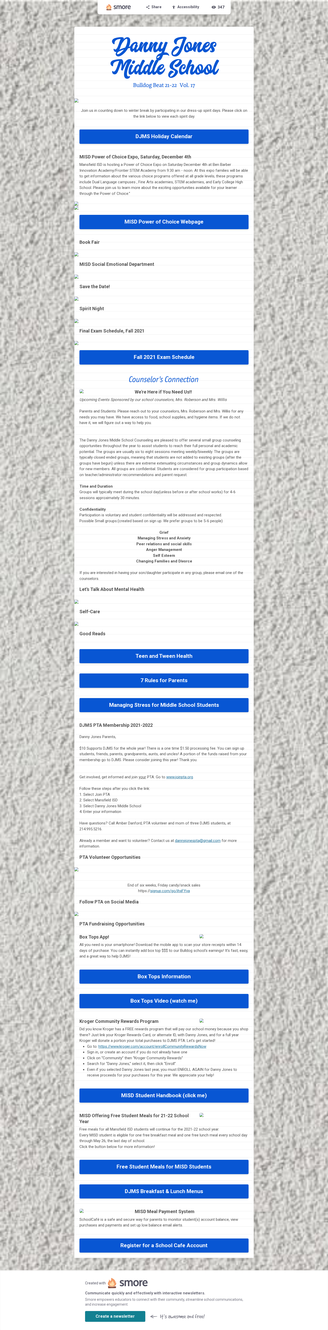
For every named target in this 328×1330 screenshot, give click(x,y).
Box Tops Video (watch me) (164, 1001)
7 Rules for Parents (164, 680)
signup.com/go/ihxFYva (170, 891)
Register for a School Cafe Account (164, 1245)
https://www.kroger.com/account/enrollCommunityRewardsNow (152, 1046)
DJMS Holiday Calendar (164, 136)
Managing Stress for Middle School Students (164, 705)
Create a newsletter (115, 1316)
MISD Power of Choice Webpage (164, 222)
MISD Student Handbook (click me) (164, 1095)
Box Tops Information (164, 976)
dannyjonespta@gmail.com (198, 840)
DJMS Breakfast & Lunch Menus (164, 1191)
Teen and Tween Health (164, 656)
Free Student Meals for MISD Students (164, 1167)
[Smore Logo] (119, 7)
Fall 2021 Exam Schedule (164, 357)
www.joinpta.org (179, 777)
